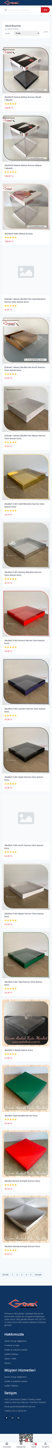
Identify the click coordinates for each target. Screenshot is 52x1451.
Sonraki (38, 1274)
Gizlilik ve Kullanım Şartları (15, 1349)
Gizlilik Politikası (11, 1354)
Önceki (5, 1274)
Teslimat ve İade (11, 1345)
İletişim (7, 1363)
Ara (45, 10)
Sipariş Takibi (10, 1358)
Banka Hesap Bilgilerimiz (15, 1341)
